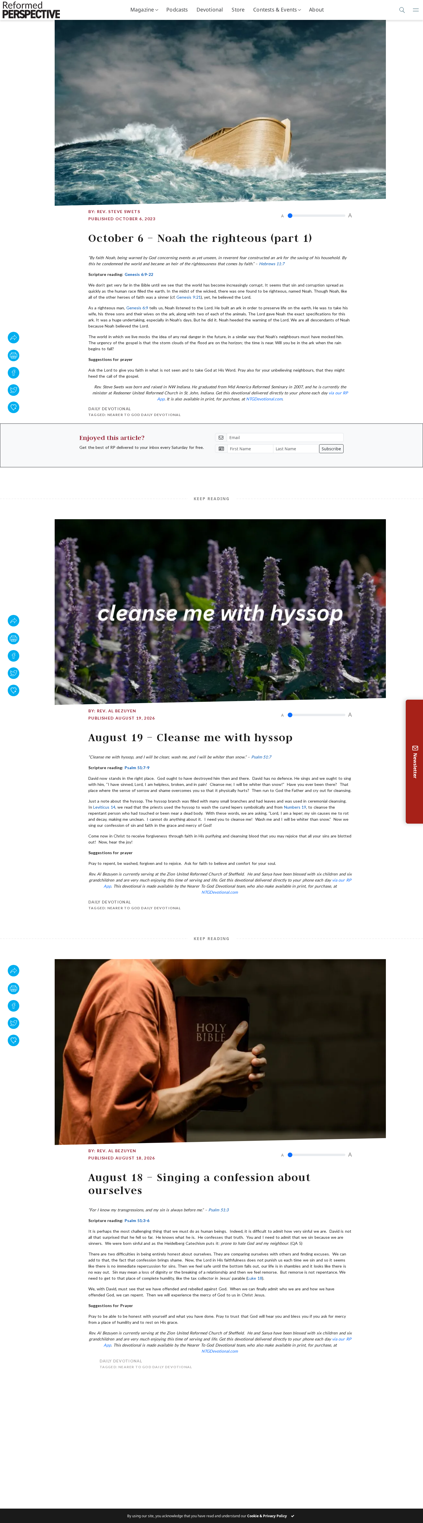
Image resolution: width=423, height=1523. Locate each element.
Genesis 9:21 (188, 297)
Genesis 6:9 (137, 307)
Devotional (210, 9)
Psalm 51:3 (218, 1209)
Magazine (142, 9)
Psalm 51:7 (261, 756)
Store (238, 9)
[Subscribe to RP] (13, 407)
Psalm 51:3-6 (137, 1220)
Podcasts (177, 9)
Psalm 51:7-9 (137, 767)
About (316, 9)
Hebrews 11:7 (271, 263)
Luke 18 (254, 1278)
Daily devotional (109, 408)
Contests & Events (275, 9)
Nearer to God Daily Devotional (144, 415)
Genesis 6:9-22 (139, 274)
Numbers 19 (295, 807)
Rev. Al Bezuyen (116, 710)
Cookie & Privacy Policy (267, 1515)
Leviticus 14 (104, 807)
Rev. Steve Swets (118, 211)
